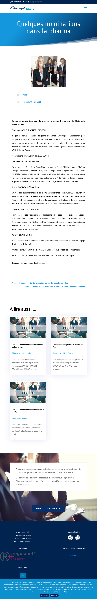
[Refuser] (94, 589)
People (25, 95)
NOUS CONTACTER (48, 508)
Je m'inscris (74, 556)
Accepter (44, 595)
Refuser (54, 595)
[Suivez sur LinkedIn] (23, 575)
